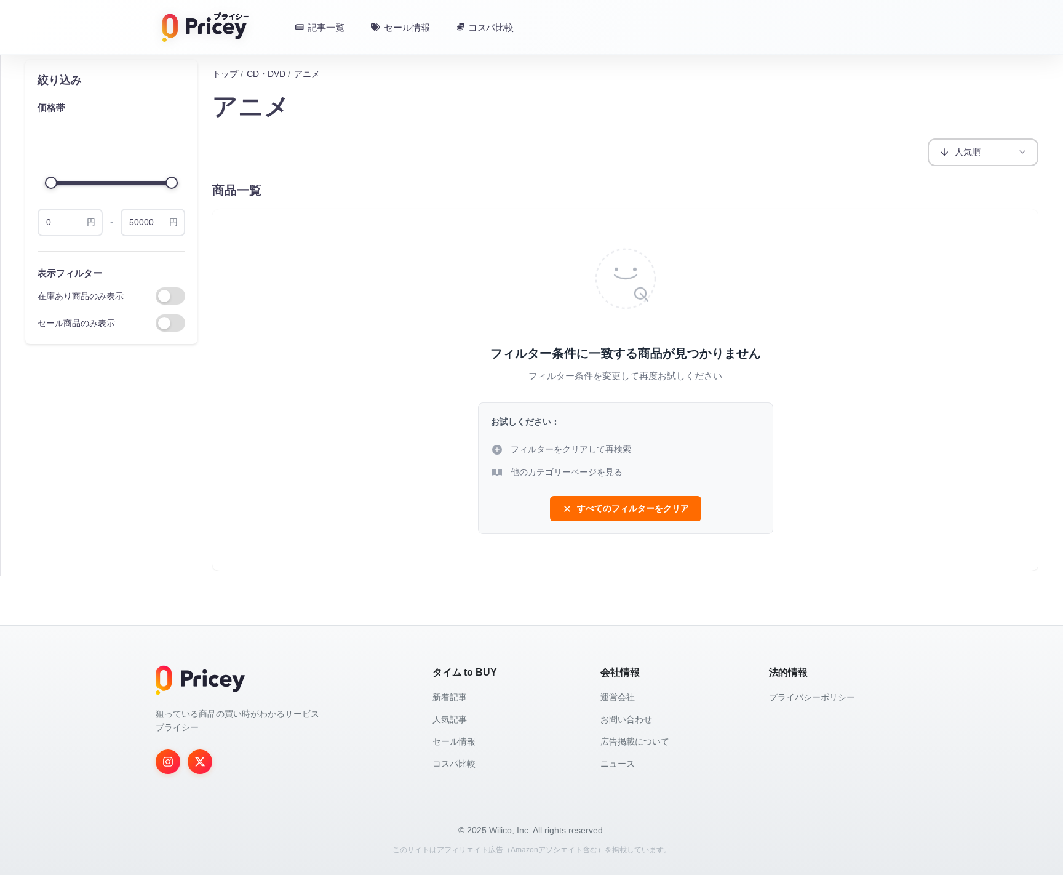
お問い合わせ (626, 719)
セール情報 (454, 741)
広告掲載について (634, 741)
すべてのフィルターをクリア (633, 508)
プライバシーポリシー (812, 697)
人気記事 (449, 719)
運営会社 (617, 697)
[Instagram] (168, 761)
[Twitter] (200, 761)
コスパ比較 (454, 764)
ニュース (617, 764)
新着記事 (449, 697)
